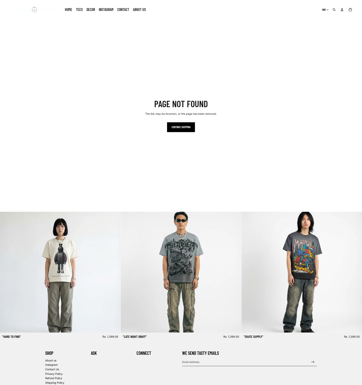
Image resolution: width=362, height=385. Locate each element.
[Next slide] (114, 272)
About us (50, 360)
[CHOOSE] (114, 326)
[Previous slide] (5, 272)
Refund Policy (53, 378)
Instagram (51, 364)
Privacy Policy (54, 373)
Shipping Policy (54, 382)
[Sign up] (313, 362)
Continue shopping (181, 127)
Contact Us (52, 369)
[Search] (334, 9)
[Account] (342, 9)
